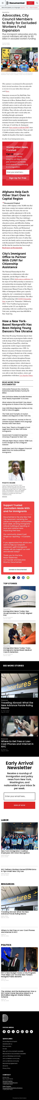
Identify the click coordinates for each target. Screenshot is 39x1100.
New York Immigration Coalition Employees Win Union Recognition (15, 852)
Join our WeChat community (11, 1061)
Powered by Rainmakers (19, 1098)
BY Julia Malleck (8, 617)
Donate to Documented (18, 570)
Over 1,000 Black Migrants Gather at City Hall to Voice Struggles (17, 409)
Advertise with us (7, 1044)
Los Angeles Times (26, 375)
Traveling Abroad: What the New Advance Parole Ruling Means (17, 705)
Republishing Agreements (10, 1063)
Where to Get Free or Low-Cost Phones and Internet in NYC (17, 744)
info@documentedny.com (10, 1082)
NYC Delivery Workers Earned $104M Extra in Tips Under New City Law (18, 870)
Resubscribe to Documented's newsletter (14, 1053)
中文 (27, 7)
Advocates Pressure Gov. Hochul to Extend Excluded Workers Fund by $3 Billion (15, 391)
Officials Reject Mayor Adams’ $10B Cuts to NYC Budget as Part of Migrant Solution (17, 443)
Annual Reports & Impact (10, 1041)
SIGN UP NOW (19, 805)
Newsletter (5, 12)
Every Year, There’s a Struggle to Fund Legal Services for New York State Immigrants (16, 429)
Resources (4, 700)
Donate (5, 1049)
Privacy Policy (6, 1068)
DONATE (30, 2)
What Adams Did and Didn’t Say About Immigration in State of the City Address (17, 403)
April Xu (3, 979)
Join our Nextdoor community (11, 1058)
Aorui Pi (3, 934)
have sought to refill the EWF (19, 127)
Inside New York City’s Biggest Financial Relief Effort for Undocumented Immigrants (17, 450)
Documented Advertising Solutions (12, 1088)
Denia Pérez (4, 916)
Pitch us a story (7, 1046)
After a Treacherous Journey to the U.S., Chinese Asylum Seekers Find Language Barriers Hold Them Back (17, 421)
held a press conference (23, 279)
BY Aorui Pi (4, 749)
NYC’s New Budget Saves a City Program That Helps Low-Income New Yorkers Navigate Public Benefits (18, 975)
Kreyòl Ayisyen (34, 7)
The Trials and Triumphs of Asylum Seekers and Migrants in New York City (16, 415)
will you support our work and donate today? (16, 550)
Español (22, 7)
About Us (5, 1066)
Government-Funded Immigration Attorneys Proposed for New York (15, 436)
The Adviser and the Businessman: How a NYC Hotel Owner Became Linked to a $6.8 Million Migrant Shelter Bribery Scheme (18, 994)
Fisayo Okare (6, 43)
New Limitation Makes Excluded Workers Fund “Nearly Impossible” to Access (17, 398)
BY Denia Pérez (5, 710)
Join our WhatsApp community (12, 1056)
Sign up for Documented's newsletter (13, 1051)
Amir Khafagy (5, 855)
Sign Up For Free (17, 177)
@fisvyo (4, 496)
